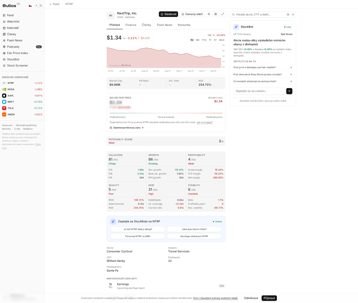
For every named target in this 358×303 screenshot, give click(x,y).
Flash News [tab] (164, 25)
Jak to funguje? (205, 122)
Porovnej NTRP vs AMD (137, 236)
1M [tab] (191, 40)
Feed (56, 4)
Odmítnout (251, 298)
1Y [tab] (210, 40)
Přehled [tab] (114, 25)
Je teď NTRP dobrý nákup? (138, 229)
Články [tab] (146, 25)
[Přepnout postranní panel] (44, 151)
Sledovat (170, 14)
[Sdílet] (208, 14)
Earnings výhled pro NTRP (194, 236)
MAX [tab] (221, 40)
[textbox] (259, 91)
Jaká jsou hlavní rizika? (194, 229)
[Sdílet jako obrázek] (216, 14)
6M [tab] (197, 40)
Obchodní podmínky (26, 125)
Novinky (6, 128)
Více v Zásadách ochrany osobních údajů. (215, 298)
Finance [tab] (130, 25)
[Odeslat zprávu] (289, 91)
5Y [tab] (215, 40)
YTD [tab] (204, 40)
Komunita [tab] (184, 25)
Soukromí (7, 125)
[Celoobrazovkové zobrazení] (222, 14)
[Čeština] (30, 5)
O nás (17, 128)
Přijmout (269, 298)
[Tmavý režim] (38, 5)
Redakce (28, 128)
